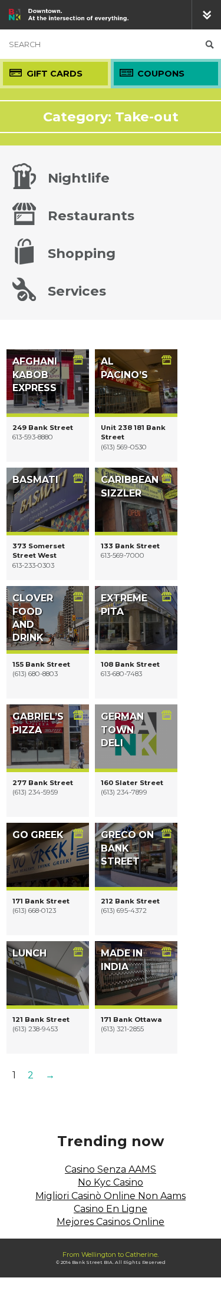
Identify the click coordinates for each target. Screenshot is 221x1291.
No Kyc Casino (110, 1182)
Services (77, 291)
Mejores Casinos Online (110, 1221)
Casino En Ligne (110, 1208)
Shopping (82, 253)
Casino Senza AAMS (110, 1169)
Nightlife (79, 178)
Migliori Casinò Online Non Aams (110, 1195)
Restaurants (91, 215)
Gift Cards (55, 73)
